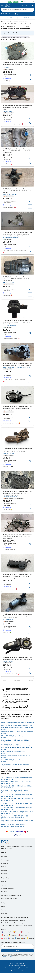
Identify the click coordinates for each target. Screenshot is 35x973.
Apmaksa (4, 885)
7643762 (5, 282)
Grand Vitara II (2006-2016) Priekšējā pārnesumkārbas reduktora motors (13, 825)
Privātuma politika (6, 860)
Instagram (4, 913)
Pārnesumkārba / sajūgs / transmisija (19, 21)
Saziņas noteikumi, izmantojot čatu (11, 895)
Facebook (4, 906)
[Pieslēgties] (22, 5)
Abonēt (18, 950)
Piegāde (3, 881)
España (5, 935)
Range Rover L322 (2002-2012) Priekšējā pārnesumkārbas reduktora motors (14, 817)
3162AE (16, 194)
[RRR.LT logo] (7, 5)
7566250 (5, 661)
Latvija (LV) (23, 935)
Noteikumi (4, 891)
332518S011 (6, 67)
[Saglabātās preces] (29, 5)
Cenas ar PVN (22, 14)
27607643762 (11, 282)
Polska (5, 938)
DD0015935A (6, 194)
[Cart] (33, 5)
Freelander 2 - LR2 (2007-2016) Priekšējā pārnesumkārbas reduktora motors (14, 791)
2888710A (11, 111)
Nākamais (17, 680)
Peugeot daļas (28, 925)
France (12, 938)
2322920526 (13, 497)
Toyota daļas (5, 925)
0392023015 (6, 325)
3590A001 (5, 111)
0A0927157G (6, 497)
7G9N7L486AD (7, 237)
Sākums (3, 21)
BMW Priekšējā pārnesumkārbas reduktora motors (17, 722)
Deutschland (14, 935)
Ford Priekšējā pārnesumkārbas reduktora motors (17, 725)
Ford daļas (12, 925)
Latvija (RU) (25, 932)
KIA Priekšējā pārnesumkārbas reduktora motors (16, 745)
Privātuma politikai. (8, 956)
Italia (24, 938)
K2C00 (12, 194)
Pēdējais (30, 680)
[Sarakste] (25, 5)
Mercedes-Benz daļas (7, 923)
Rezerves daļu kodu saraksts (9, 898)
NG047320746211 (13, 367)
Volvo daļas (17, 923)
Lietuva (17, 932)
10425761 (5, 367)
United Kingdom (7, 932)
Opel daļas (24, 923)
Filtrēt (10, 17)
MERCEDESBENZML (8, 619)
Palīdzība (4, 870)
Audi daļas (22, 920)
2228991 (12, 453)
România (31, 938)
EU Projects (4, 863)
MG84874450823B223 (24, 367)
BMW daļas (4, 920)
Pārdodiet (4, 873)
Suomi (18, 938)
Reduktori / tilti (6, 23)
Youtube (3, 910)
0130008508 (6, 453)
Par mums (4, 856)
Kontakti (3, 866)
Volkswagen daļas (13, 920)
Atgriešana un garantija (7, 888)
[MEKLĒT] (32, 10)
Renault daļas (20, 925)
